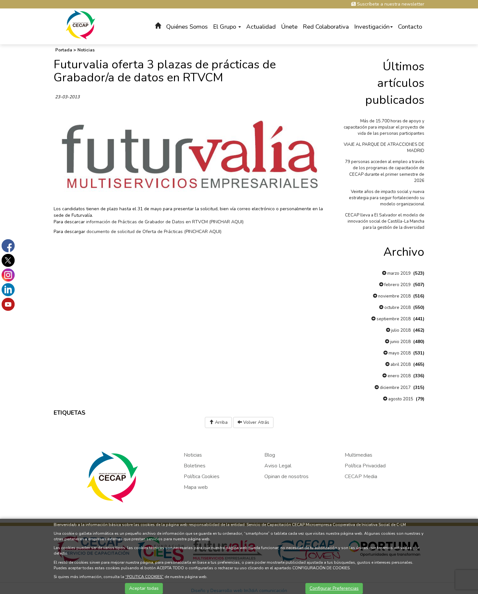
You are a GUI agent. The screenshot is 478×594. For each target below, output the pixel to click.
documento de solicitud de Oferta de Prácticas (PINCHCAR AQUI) (153, 231)
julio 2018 (400, 330)
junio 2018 (400, 342)
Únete (289, 26)
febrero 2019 (397, 285)
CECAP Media (361, 476)
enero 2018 (399, 376)
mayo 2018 (399, 353)
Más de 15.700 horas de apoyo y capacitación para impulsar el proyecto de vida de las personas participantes (384, 127)
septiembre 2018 (393, 319)
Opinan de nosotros (286, 476)
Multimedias (358, 455)
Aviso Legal (277, 465)
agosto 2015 (400, 399)
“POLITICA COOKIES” (144, 576)
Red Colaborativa (326, 26)
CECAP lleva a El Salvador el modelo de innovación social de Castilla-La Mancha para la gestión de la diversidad (384, 221)
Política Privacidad (365, 465)
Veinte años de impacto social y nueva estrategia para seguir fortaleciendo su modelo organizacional (386, 198)
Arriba (221, 422)
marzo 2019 (398, 273)
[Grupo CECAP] (80, 24)
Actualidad (261, 26)
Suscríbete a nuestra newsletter (390, 4)
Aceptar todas (144, 588)
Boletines (195, 465)
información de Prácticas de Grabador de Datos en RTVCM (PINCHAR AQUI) (164, 222)
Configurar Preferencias (334, 588)
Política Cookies (201, 476)
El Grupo (225, 26)
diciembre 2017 (395, 388)
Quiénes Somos (187, 26)
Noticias (86, 50)
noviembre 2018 (394, 296)
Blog (269, 455)
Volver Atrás (255, 422)
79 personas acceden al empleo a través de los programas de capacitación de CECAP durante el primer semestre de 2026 (384, 171)
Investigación (372, 26)
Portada (63, 50)
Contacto (410, 26)
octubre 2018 (397, 308)
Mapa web (196, 487)
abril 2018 (400, 364)
